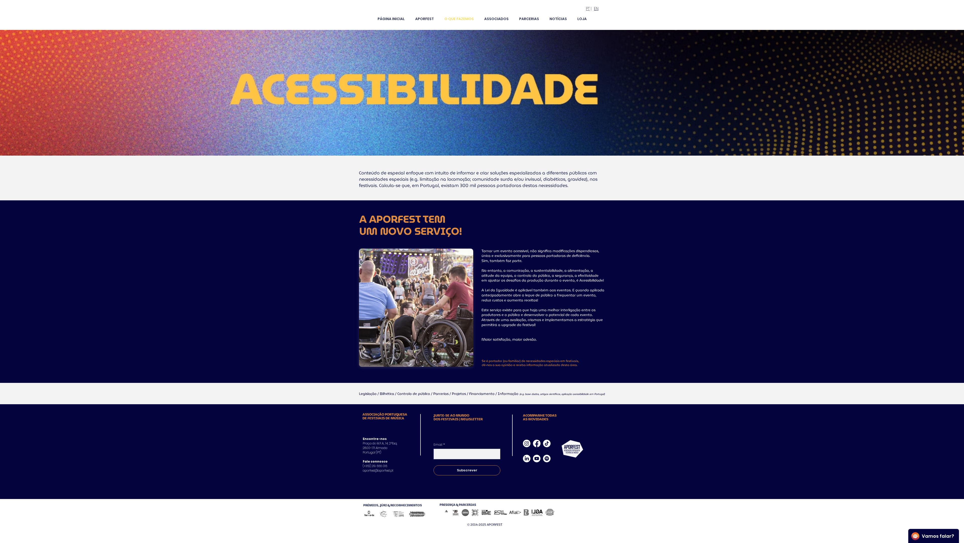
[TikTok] (547, 443)
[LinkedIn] (526, 458)
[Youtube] (536, 458)
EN (596, 9)
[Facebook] (536, 443)
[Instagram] (526, 443)
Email (439, 445)
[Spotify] (547, 458)
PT (588, 9)
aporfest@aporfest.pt (378, 470)
